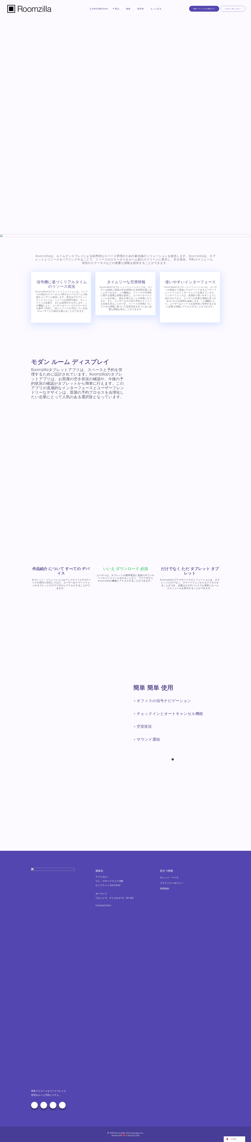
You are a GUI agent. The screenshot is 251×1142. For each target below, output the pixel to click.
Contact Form (103, 905)
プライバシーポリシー (171, 883)
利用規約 (164, 888)
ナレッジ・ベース (169, 877)
